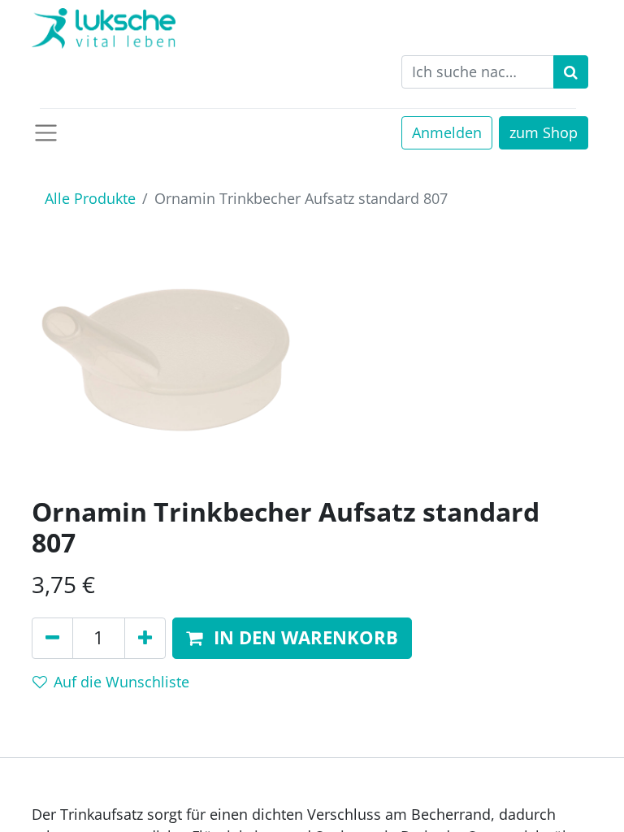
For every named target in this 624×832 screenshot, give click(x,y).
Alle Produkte (90, 198)
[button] (292, 638)
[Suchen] (570, 72)
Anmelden (447, 132)
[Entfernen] (52, 638)
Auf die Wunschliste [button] (121, 681)
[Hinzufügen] (145, 638)
